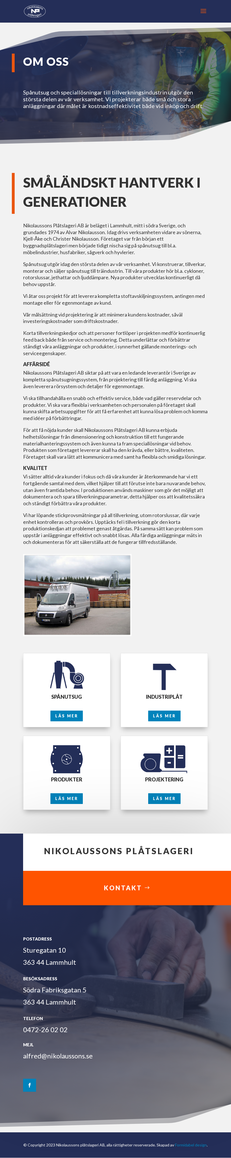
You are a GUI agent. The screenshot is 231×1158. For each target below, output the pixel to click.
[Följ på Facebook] (29, 1085)
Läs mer (66, 715)
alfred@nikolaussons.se (58, 1056)
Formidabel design (191, 1144)
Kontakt (123, 888)
